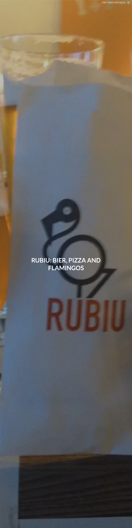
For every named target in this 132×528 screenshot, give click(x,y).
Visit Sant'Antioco (113, 2)
